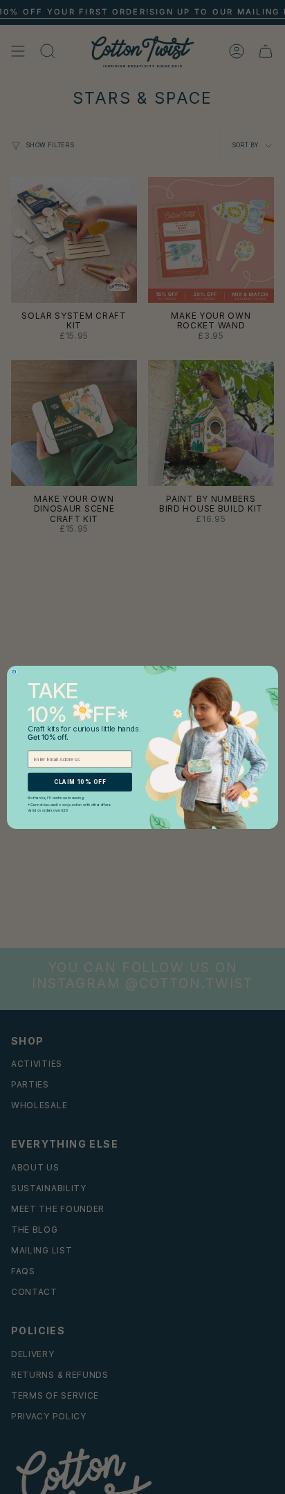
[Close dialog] (14, 671)
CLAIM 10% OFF (80, 781)
